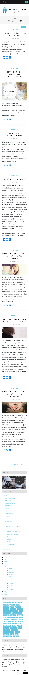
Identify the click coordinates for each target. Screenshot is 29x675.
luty (10, 587)
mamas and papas (17, 613)
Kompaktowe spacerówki (13, 531)
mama (20, 611)
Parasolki (9, 536)
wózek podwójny (8, 632)
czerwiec (11, 580)
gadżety (6, 608)
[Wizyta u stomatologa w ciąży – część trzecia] (14, 269)
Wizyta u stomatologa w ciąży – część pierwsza (14, 394)
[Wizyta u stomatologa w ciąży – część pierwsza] (14, 407)
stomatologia (16, 623)
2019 (5, 563)
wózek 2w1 (7, 629)
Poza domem (8, 524)
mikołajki (13, 615)
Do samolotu (10, 529)
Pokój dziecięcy (9, 513)
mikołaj (6, 615)
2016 (5, 591)
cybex (18, 604)
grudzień (11, 568)
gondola (13, 608)
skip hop (6, 621)
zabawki (6, 634)
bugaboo (6, 604)
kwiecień (11, 583)
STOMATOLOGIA (14, 29)
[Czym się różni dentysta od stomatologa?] (14, 91)
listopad (11, 570)
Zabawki (7, 547)
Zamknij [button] (25, 672)
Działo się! (8, 500)
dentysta (6, 606)
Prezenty (7, 516)
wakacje (6, 627)
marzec (10, 585)
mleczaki (20, 615)
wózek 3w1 (15, 629)
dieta (12, 606)
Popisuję (5, 495)
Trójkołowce (10, 544)
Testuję (5, 518)
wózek (20, 627)
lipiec (10, 578)
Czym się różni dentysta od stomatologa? (14, 74)
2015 (5, 593)
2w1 (5, 602)
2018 (5, 565)
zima (12, 634)
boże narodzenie (17, 602)
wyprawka (13, 627)
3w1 (9, 602)
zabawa (17, 632)
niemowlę (6, 617)
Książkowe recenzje (10, 503)
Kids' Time (20, 608)
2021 (5, 559)
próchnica (14, 619)
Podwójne (10, 539)
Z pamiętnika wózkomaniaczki (12, 526)
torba (14, 625)
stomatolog (7, 623)
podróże (14, 617)
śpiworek (16, 636)
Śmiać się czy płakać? (14, 179)
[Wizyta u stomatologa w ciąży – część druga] (14, 332)
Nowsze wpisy (19, 464)
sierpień (11, 576)
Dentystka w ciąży (10, 498)
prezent (20, 617)
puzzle (21, 619)
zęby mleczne (7, 636)
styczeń (11, 589)
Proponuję (6, 508)
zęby (16, 634)
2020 (5, 561)
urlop (19, 625)
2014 (5, 594)
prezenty (6, 619)
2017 (5, 566)
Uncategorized (7, 549)
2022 (5, 557)
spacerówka (19, 621)
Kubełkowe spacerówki (13, 534)
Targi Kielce (7, 625)
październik (12, 572)
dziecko (18, 606)
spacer (12, 621)
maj (9, 581)
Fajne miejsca (8, 511)
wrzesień (11, 574)
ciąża (12, 604)
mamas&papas (7, 613)
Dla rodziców (8, 521)
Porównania (10, 541)
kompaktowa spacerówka (10, 611)
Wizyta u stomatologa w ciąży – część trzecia (14, 256)
